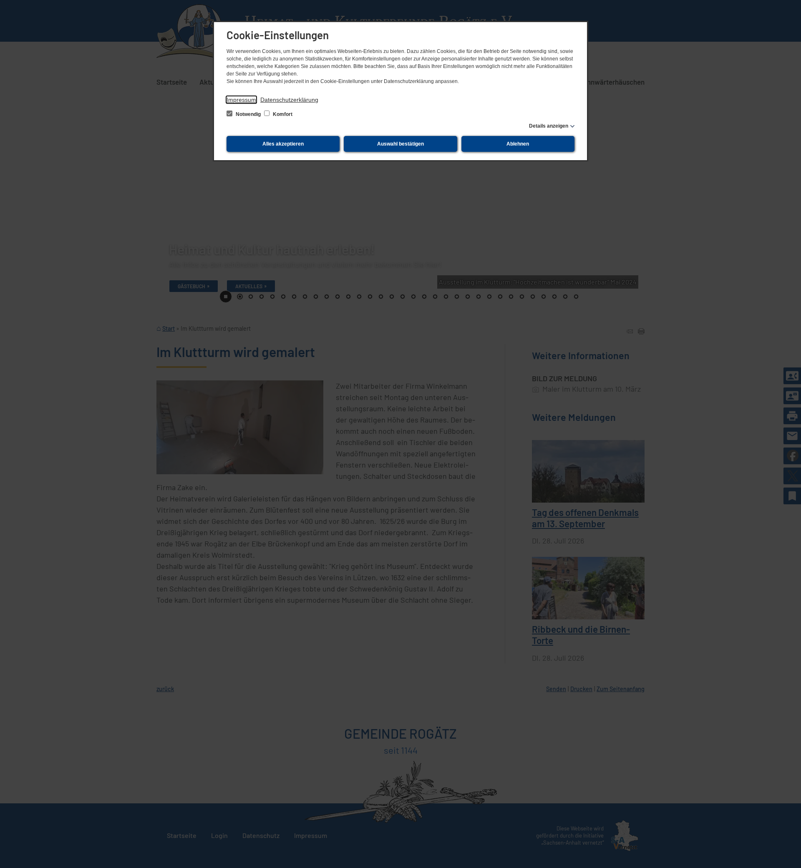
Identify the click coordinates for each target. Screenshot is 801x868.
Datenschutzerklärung (289, 99)
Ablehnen (517, 144)
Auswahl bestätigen (400, 144)
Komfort (282, 114)
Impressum (241, 99)
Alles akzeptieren (283, 144)
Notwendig (248, 114)
